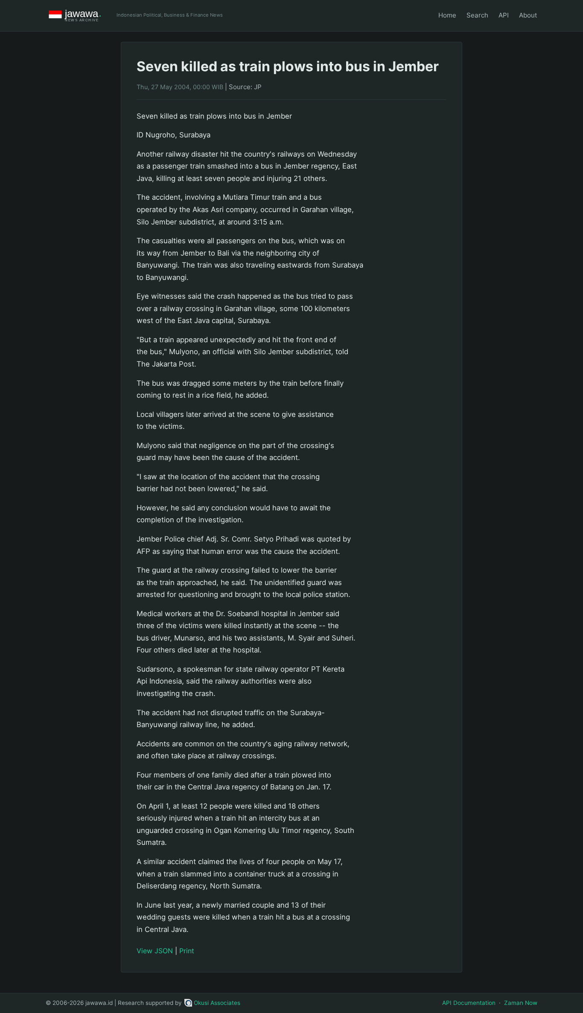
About (528, 15)
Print (186, 950)
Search (477, 15)
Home (447, 15)
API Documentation (469, 1002)
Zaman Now (520, 1002)
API (503, 15)
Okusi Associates (217, 1002)
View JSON (155, 950)
